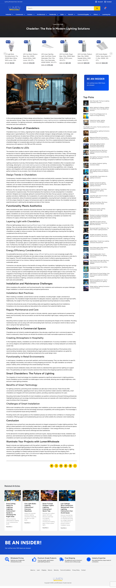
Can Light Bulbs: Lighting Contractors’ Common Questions (30, 507)
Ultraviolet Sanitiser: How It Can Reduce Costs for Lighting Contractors (98, 191)
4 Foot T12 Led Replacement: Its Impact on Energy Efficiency (98, 114)
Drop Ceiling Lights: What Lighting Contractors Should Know (99, 248)
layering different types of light (36, 225)
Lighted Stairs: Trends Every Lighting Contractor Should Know (99, 241)
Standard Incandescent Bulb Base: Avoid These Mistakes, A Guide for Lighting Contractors (99, 216)
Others (96, 14)
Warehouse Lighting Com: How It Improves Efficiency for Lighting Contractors (98, 281)
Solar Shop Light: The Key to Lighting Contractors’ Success (99, 101)
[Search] (97, 8)
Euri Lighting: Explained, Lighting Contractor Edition (98, 164)
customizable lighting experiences (31, 165)
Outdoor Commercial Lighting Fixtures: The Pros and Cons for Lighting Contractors (98, 184)
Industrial (8, 14)
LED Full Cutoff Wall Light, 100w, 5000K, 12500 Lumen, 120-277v (103, 56)
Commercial (19, 14)
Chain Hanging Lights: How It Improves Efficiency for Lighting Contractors (98, 255)
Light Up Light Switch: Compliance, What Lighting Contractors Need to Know (99, 171)
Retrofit (70, 14)
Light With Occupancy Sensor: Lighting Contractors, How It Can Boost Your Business (98, 223)
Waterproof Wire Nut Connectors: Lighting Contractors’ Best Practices (99, 138)
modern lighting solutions (51, 120)
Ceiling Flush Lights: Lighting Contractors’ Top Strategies (97, 121)
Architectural (41, 14)
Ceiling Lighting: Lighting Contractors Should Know (99, 131)
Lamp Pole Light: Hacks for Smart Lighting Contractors (98, 196)
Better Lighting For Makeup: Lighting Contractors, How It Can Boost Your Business (99, 109)
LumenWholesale (34, 453)
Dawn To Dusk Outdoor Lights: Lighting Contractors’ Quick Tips (48, 507)
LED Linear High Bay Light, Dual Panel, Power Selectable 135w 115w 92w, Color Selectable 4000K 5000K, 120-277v (30, 58)
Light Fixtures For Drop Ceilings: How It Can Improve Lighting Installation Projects (100, 275)
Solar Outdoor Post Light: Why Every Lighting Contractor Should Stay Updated (99, 262)
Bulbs (62, 14)
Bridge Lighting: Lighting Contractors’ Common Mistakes (100, 287)
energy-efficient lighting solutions (44, 254)
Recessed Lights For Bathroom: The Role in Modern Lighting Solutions (99, 228)
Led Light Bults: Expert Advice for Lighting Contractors (98, 177)
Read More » (9, 526)
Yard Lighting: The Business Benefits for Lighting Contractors (99, 157)
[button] (52, 466)
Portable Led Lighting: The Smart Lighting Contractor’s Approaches (99, 235)
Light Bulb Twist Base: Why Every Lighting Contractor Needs (98, 203)
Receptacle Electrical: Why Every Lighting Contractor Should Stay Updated (98, 152)
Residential (52, 14)
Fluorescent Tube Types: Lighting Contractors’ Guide (98, 267)
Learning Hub (106, 14)
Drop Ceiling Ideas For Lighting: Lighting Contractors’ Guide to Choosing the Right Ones (11, 510)
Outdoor (29, 14)
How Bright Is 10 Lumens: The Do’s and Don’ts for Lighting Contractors (96, 127)
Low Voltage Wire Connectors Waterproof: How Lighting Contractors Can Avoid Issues (67, 508)
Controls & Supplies (83, 14)
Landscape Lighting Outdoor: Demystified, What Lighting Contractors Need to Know (97, 145)
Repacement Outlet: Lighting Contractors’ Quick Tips (97, 209)
